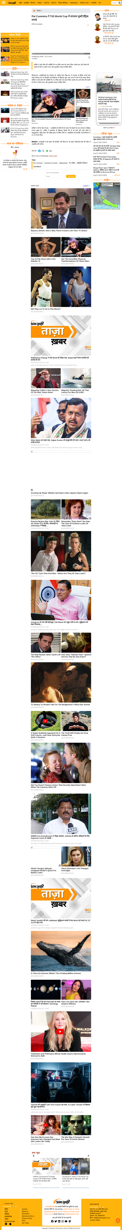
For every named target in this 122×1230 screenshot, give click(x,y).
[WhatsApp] (87, 39)
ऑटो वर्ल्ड (117, 175)
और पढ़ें (25, 169)
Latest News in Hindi (71, 1209)
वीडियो (7, 1214)
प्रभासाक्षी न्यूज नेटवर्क (37, 56)
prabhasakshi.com (72, 1214)
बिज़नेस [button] (32, 3)
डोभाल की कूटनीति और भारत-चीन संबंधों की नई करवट (110, 16)
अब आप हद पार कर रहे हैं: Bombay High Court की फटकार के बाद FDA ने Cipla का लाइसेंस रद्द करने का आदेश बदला (106, 148)
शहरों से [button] (53, 3)
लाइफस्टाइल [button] (73, 3)
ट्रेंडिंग (14, 68)
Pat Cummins (38, 163)
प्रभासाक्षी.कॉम (50, 1207)
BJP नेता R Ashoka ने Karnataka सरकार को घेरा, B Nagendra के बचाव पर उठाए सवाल (106, 159)
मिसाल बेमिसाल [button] (63, 3)
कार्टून (6, 1219)
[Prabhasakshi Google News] (89, 57)
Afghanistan (63, 163)
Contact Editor (95, 1220)
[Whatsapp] (47, 152)
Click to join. (53, 156)
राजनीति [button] (93, 3)
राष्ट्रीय (20, 3)
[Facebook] (87, 31)
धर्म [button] (99, 3)
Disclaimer (26, 1214)
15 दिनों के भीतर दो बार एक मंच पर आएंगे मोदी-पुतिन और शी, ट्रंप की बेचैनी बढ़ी (111, 39)
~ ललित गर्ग (106, 20)
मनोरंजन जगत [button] (84, 3)
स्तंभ (107, 10)
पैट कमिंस (72, 163)
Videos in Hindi (68, 1212)
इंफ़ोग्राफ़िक (8, 1216)
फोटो (6, 1212)
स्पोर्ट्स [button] (39, 3)
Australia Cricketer (51, 163)
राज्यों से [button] (46, 3)
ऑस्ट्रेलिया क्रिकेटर (82, 163)
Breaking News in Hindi (53, 1212)
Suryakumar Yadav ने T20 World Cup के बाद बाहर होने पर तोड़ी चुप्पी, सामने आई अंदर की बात (75, 1179)
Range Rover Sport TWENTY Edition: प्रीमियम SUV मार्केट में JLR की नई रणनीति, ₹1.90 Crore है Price (106, 170)
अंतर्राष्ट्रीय (26, 3)
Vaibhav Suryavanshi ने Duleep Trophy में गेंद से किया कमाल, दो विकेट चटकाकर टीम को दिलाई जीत (45, 1179)
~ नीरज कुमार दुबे (108, 33)
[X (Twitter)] (87, 35)
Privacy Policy (27, 1218)
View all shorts (108, 127)
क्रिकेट (39, 11)
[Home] (34, 10)
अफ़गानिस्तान (37, 167)
